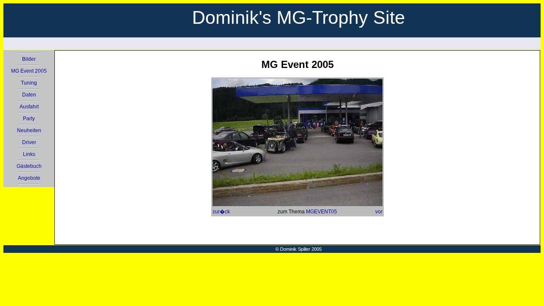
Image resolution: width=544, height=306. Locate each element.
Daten (29, 95)
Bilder (29, 59)
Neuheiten (29, 130)
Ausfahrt (29, 107)
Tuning (29, 83)
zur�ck (221, 212)
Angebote (29, 178)
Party (29, 119)
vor (378, 212)
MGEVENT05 (321, 212)
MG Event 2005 (29, 71)
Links (29, 154)
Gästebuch (29, 166)
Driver (29, 142)
